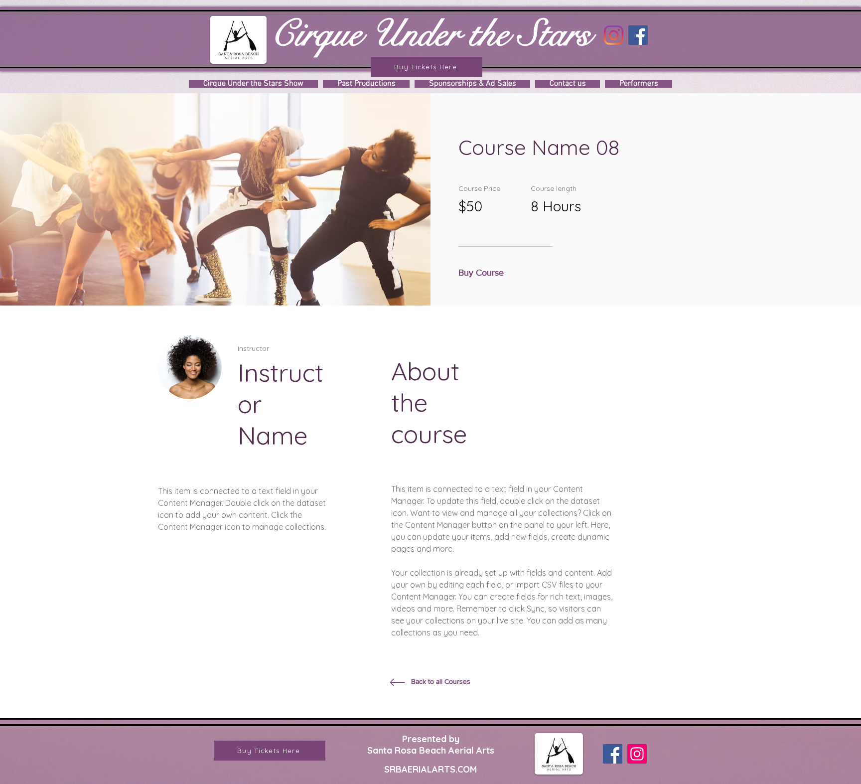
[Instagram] (613, 35)
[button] (483, 273)
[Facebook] (638, 35)
